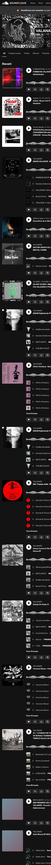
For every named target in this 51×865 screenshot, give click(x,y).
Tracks (27, 53)
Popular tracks (15, 53)
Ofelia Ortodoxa (42, 382)
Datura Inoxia (41, 266)
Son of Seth (40, 779)
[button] (28, 70)
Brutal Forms (41, 196)
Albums (36, 53)
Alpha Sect (40, 850)
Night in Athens (42, 767)
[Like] (28, 89)
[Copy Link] (47, 89)
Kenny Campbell (42, 760)
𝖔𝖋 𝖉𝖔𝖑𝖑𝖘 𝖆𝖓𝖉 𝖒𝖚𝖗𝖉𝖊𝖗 (43, 329)
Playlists (45, 53)
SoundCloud (14, 3)
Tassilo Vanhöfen (43, 620)
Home (32, 3)
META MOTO (41, 342)
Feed (40, 3)
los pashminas (42, 633)
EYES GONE (40, 773)
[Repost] (35, 89)
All (4, 53)
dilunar (39, 639)
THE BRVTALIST (42, 348)
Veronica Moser (42, 684)
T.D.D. (38, 645)
